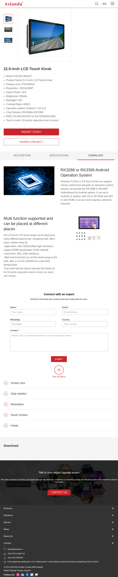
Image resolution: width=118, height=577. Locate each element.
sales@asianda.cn (15, 549)
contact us (59, 492)
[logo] (14, 4)
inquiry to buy (31, 132)
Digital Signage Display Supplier (17, 570)
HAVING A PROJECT (31, 142)
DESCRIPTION (22, 155)
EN (104, 3)
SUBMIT (59, 359)
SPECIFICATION (58, 155)
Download (95, 155)
